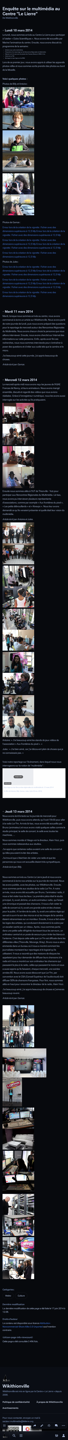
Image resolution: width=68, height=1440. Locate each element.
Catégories (8, 1289)
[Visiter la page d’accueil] (5, 1435)
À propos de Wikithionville (50, 1402)
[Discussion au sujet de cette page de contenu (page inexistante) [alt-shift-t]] (56, 1425)
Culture (21, 1295)
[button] (18, 776)
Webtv (8, 1295)
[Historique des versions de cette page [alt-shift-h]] (49, 1425)
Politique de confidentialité (16, 1402)
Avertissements (10, 1408)
